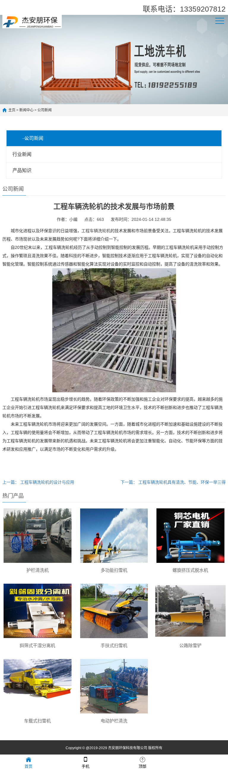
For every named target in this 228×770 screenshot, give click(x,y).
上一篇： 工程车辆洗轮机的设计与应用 (38, 482)
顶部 (142, 766)
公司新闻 (44, 110)
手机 (85, 766)
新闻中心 (26, 110)
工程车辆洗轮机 (95, 230)
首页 (28, 766)
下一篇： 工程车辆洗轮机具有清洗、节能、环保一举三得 (173, 482)
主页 (11, 110)
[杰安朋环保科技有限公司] (32, 21)
